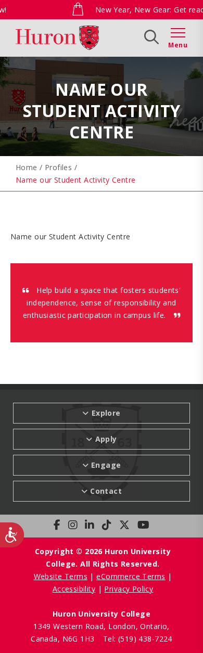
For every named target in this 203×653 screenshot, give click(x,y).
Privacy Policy (128, 589)
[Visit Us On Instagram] (73, 525)
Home (26, 167)
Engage (106, 465)
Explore (63, 37)
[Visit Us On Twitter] (124, 525)
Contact (106, 491)
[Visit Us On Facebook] (57, 525)
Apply (108, 37)
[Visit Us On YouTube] (143, 525)
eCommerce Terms (130, 576)
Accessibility (74, 589)
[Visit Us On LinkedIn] (89, 525)
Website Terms (60, 576)
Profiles (58, 167)
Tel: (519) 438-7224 (137, 639)
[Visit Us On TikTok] (106, 525)
